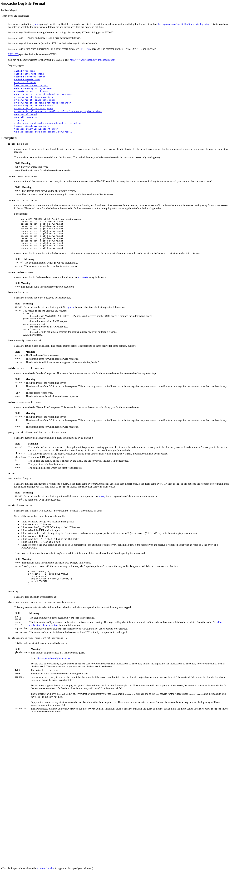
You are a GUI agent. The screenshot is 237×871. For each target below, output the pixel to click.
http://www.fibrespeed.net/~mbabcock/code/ (92, 59)
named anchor (46, 868)
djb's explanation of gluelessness (53, 658)
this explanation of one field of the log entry (183, 24)
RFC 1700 (84, 48)
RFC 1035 (13, 54)
